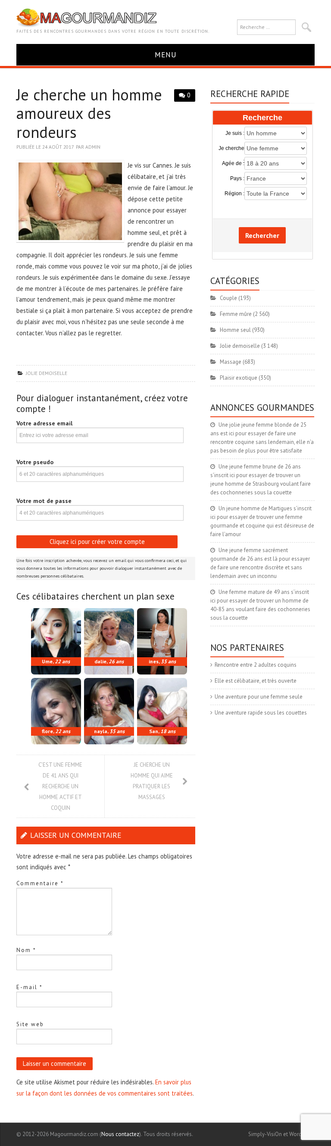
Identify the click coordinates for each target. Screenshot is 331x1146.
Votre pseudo (34, 462)
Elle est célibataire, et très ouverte (256, 680)
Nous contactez (120, 1134)
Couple (228, 298)
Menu (166, 54)
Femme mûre (236, 314)
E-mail (29, 987)
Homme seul (235, 330)
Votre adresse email (44, 423)
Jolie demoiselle (46, 373)
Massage (230, 361)
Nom (26, 950)
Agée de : (233, 163)
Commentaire (40, 883)
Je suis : (234, 133)
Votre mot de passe (44, 501)
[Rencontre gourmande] (86, 17)
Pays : (237, 178)
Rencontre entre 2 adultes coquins (256, 664)
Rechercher (262, 235)
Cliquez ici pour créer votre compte (97, 541)
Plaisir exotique (238, 377)
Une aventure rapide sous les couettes (261, 712)
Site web (30, 1024)
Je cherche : (231, 148)
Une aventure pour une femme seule (259, 696)
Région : (234, 193)
